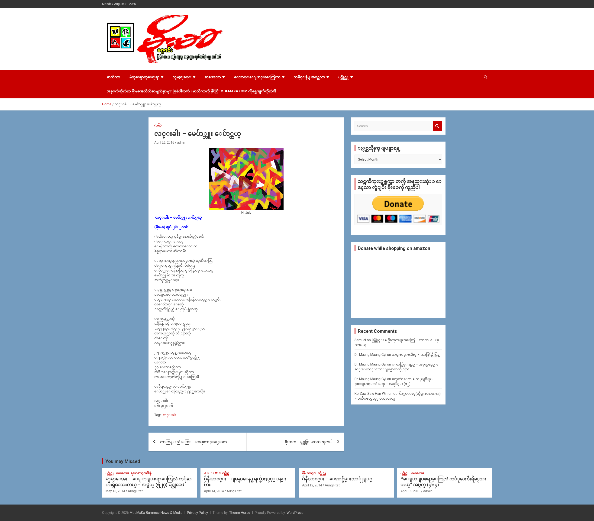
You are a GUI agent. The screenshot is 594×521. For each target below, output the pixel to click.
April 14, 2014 (214, 491)
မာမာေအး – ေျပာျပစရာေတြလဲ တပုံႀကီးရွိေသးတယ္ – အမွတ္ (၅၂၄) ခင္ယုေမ (148, 481)
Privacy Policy (197, 513)
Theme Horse (239, 513)
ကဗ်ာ (157, 125)
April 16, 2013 (410, 491)
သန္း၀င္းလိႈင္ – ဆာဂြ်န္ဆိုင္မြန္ (415, 355)
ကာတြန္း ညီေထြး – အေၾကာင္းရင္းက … (195, 442)
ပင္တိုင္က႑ (343, 77)
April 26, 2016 (164, 142)
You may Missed (122, 461)
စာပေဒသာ (213, 77)
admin (181, 142)
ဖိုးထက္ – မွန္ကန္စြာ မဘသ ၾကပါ (309, 442)
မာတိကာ (113, 77)
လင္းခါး (169, 415)
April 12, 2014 (312, 485)
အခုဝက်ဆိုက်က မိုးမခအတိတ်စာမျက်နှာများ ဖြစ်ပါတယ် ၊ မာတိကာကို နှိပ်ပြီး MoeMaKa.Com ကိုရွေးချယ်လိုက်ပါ (191, 91)
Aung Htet (135, 491)
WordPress (295, 513)
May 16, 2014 (115, 491)
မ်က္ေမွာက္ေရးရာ (144, 77)
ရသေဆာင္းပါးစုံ (141, 473)
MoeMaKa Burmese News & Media (156, 513)
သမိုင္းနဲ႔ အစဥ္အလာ (309, 77)
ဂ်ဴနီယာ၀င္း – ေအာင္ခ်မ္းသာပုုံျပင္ (337, 479)
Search (437, 126)
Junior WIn (212, 473)
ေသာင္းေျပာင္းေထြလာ (257, 77)
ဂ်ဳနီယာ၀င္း (309, 473)
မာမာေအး (122, 473)
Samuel (360, 340)
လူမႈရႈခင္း (182, 77)
